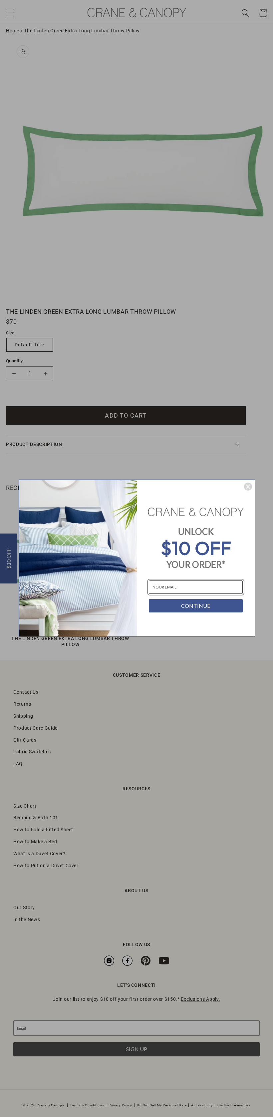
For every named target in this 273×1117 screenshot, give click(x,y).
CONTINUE (195, 605)
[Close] (248, 487)
